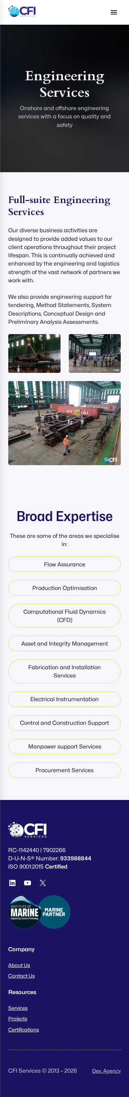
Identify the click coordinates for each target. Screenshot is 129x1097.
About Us (19, 965)
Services (18, 1008)
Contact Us (21, 976)
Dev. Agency (106, 1071)
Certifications (23, 1030)
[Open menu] (114, 12)
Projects (17, 1019)
